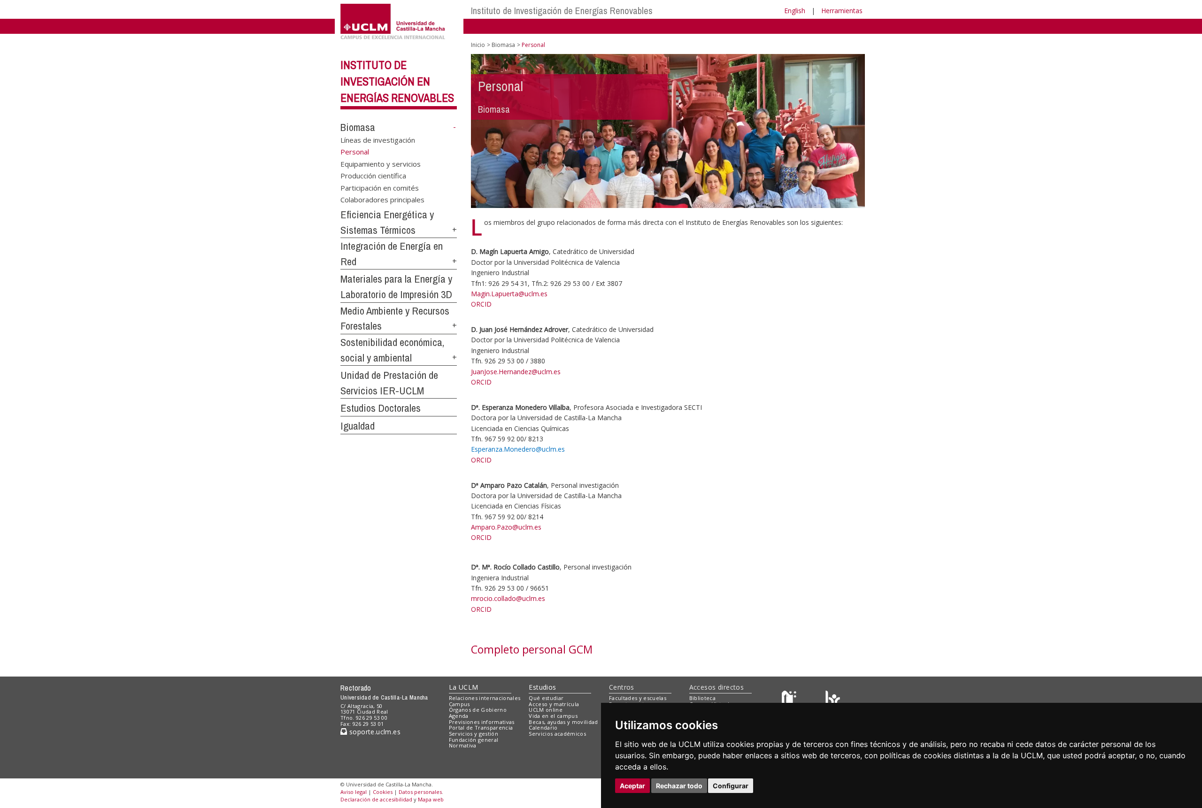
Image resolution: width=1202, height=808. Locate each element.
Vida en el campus (553, 715)
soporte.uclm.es (374, 731)
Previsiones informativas (482, 721)
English (794, 10)
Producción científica (373, 175)
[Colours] (833, 699)
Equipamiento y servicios (380, 163)
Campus (459, 704)
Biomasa (357, 127)
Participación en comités (379, 187)
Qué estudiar (546, 697)
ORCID (481, 304)
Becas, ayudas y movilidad (563, 721)
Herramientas (842, 10)
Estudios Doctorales (380, 408)
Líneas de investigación (377, 139)
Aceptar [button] (632, 786)
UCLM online (545, 709)
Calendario (543, 727)
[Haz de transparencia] (790, 699)
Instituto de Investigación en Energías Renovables (397, 81)
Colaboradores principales (382, 199)
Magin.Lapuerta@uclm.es (509, 293)
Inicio (478, 45)
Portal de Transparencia (481, 727)
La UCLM (463, 687)
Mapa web (431, 799)
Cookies (383, 791)
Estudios (542, 687)
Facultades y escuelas (637, 697)
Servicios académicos (557, 733)
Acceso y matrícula (554, 704)
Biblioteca (702, 697)
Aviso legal (353, 791)
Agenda (459, 715)
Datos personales (420, 791)
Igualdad (357, 426)
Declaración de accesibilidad (376, 799)
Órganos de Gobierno (478, 709)
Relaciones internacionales (485, 697)
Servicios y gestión (473, 733)
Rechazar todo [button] (679, 786)
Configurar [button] (730, 786)
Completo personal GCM (532, 649)
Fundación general (474, 739)
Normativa (463, 745)
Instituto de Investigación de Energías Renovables (562, 10)
